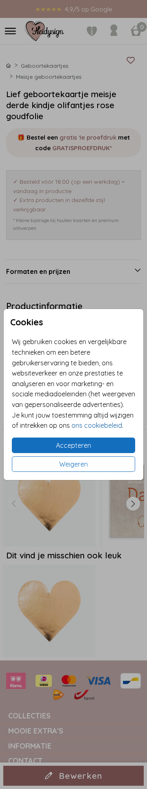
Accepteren (73, 445)
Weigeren (73, 464)
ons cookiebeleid (96, 425)
